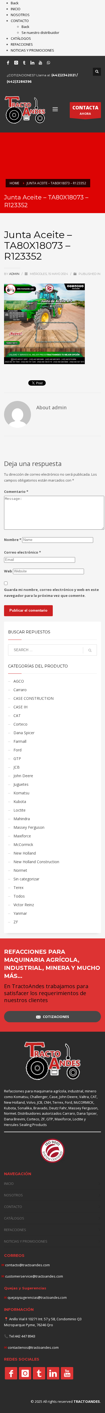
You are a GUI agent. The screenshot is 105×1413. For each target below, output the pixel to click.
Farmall (19, 741)
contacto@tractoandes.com (25, 1265)
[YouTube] (40, 63)
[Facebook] (8, 63)
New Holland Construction (36, 861)
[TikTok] (24, 63)
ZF (15, 921)
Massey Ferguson (28, 827)
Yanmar (20, 913)
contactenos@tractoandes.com (33, 1347)
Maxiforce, (63, 1119)
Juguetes (21, 784)
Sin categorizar (26, 878)
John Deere (23, 775)
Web (8, 571)
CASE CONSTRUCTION (33, 698)
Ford (17, 749)
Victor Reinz (23, 904)
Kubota (19, 801)
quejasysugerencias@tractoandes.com (37, 1297)
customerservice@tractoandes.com (33, 1276)
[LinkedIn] (32, 63)
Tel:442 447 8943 (22, 1336)
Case (53, 1096)
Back (15, 3)
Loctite (19, 810)
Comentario (16, 491)
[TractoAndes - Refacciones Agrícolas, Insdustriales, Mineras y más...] (52, 1061)
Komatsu (21, 792)
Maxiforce (22, 835)
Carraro (20, 689)
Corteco (20, 724)
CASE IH (20, 706)
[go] (90, 650)
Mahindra (21, 818)
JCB (16, 767)
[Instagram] (16, 63)
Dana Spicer (23, 732)
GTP (17, 758)
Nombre (12, 539)
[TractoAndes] (11, 1373)
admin (14, 274)
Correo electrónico (22, 552)
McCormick (23, 844)
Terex (18, 887)
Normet (20, 870)
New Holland (24, 853)
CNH (47, 1102)
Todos (19, 896)
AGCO (18, 681)
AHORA (85, 110)
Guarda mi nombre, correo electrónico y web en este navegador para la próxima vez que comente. (51, 592)
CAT (17, 715)
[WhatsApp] (48, 63)
